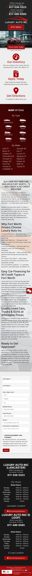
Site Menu (16, 27)
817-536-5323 (17, 7)
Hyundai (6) (21, 149)
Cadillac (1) (7, 154)
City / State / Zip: (8, 392)
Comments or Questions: (11, 426)
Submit (6, 450)
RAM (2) (20, 164)
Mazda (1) (21, 159)
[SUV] (23, 121)
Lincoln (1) (21, 154)
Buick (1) (6, 151)
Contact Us (16, 567)
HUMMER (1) (8, 169)
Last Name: (6, 385)
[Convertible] (8, 121)
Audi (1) (6, 149)
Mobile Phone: (7, 407)
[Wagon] (23, 139)
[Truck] (23, 127)
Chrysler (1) (7, 159)
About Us (12, 567)
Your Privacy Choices (20, 570)
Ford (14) (6, 164)
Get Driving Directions (16, 511)
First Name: (6, 379)
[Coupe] (8, 127)
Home (8, 567)
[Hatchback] (8, 133)
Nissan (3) (21, 161)
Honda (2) (7, 166)
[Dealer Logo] (16, 20)
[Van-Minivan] (23, 133)
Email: (5, 420)
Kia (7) (19, 151)
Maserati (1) (21, 156)
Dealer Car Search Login (16, 568)
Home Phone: (7, 413)
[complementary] (27, 571)
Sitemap (13, 570)
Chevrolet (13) (8, 156)
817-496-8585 (17, 14)
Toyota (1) (21, 166)
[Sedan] (8, 139)
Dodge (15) (7, 161)
